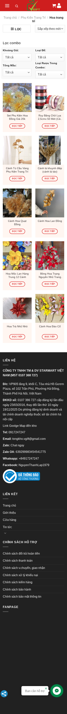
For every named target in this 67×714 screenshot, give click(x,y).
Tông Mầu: (10, 65)
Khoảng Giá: (11, 50)
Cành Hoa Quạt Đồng (17, 223)
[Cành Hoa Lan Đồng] (49, 203)
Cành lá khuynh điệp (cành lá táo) (50, 170)
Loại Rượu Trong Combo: (46, 65)
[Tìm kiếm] (17, 7)
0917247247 (17, 432)
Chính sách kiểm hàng (17, 582)
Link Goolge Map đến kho (20, 425)
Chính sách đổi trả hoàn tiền (21, 553)
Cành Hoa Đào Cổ (50, 326)
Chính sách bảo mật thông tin (22, 596)
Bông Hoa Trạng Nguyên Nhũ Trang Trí (50, 275)
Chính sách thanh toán (18, 560)
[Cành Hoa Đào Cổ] (49, 308)
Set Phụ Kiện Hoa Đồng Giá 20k (17, 117)
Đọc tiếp (17, 126)
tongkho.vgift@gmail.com (29, 438)
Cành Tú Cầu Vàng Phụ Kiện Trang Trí (17, 170)
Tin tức (7, 527)
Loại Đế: (40, 50)
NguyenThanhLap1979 (34, 465)
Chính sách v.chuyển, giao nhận (24, 567)
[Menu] (7, 6)
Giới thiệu (9, 512)
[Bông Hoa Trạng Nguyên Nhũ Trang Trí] (49, 255)
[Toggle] (5, 533)
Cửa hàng (9, 519)
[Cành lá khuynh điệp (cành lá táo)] (49, 150)
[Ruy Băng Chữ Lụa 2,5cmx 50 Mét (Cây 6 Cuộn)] (49, 97)
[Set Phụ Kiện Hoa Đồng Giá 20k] (17, 97)
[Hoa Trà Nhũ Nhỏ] (17, 308)
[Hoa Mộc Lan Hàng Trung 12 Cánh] (17, 255)
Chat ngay (17, 445)
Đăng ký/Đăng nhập (59, 5)
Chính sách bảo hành (17, 589)
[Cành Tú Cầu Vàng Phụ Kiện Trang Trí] (17, 150)
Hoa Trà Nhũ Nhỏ (17, 326)
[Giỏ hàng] (53, 5)
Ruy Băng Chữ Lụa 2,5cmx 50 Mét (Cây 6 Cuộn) (50, 117)
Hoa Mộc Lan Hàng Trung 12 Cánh (17, 275)
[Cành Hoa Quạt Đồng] (17, 203)
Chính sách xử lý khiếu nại (20, 575)
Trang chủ (10, 17)
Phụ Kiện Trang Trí (33, 17)
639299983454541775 (31, 451)
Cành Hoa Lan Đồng (50, 221)
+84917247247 (29, 458)
